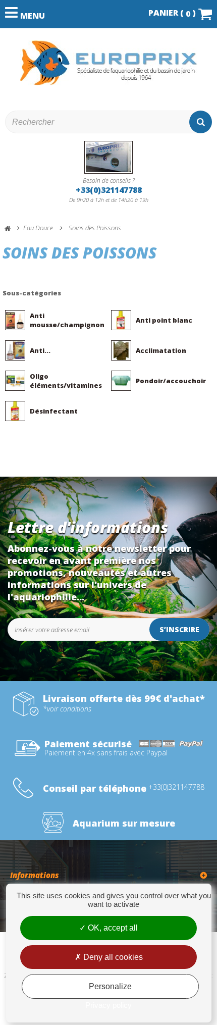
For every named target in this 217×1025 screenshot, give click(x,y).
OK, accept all (112, 928)
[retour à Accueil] (12, 228)
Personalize (110, 986)
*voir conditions (67, 708)
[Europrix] (108, 62)
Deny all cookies (112, 957)
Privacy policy (108, 1005)
